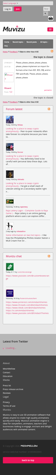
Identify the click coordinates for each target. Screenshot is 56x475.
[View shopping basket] (50, 18)
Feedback (14, 52)
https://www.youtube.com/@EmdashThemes (27, 313)
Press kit (7, 385)
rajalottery (24, 207)
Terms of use (9, 406)
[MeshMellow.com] (28, 446)
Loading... (10, 348)
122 (10, 92)
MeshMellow (9, 368)
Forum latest (14, 109)
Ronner (20, 152)
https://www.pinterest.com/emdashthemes (26, 302)
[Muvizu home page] (14, 28)
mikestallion (21, 231)
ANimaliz (21, 179)
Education (7, 376)
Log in (8, 9)
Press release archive (13, 389)
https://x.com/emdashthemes (20, 310)
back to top (28, 460)
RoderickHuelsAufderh (28, 298)
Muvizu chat (14, 256)
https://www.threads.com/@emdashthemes (27, 305)
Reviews (7, 393)
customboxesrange (25, 272)
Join (18, 9)
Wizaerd (7, 88)
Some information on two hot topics (23, 235)
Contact (6, 372)
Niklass (20, 125)
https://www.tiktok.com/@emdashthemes (26, 307)
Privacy (6, 402)
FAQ (6, 46)
